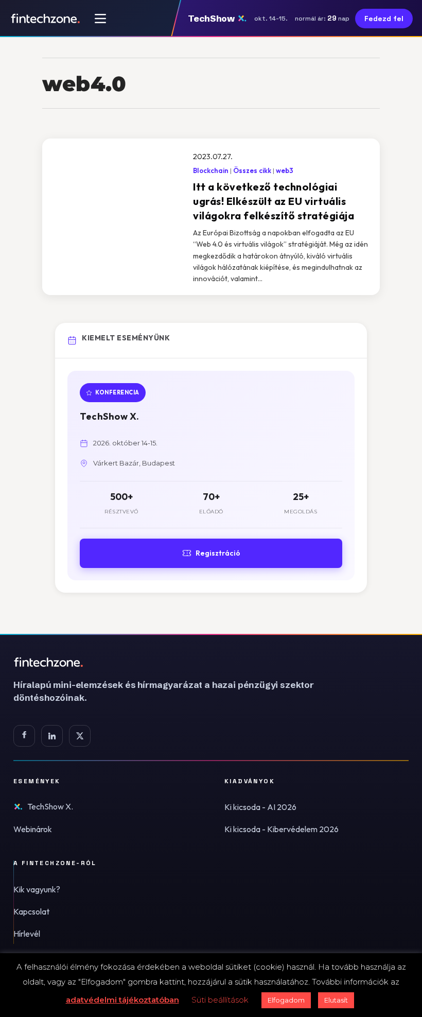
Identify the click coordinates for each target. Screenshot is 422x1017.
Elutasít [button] (336, 1000)
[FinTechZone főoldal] (45, 18)
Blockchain (210, 170)
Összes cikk (252, 170)
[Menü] (100, 18)
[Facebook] (24, 736)
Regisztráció (218, 553)
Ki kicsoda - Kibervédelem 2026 (281, 829)
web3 (284, 170)
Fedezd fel (383, 18)
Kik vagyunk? (36, 889)
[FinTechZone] (178, 662)
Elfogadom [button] (286, 1000)
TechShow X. (50, 806)
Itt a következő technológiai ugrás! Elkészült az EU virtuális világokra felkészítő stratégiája (273, 201)
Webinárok (32, 829)
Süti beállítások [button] (220, 1000)
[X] (80, 736)
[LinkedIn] (52, 736)
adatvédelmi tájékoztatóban (122, 1000)
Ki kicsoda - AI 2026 (260, 807)
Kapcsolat (31, 911)
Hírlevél (26, 933)
